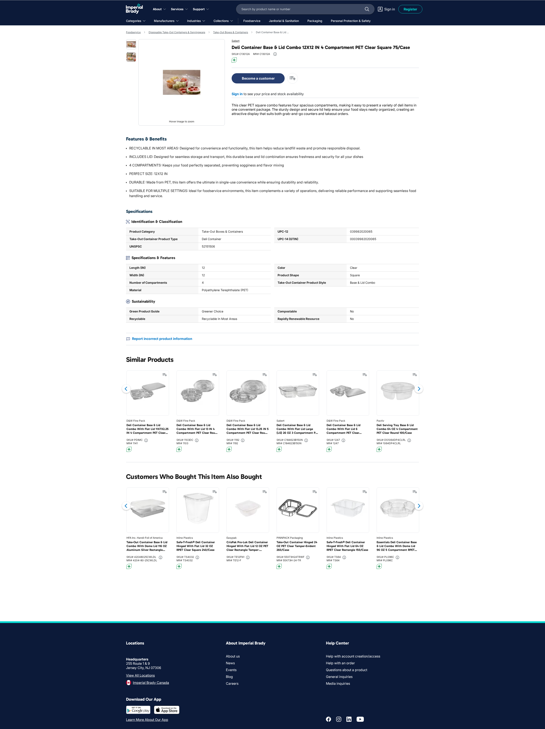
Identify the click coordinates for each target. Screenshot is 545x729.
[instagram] (338, 719)
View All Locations (140, 675)
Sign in (237, 94)
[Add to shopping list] (164, 374)
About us (233, 656)
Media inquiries (338, 683)
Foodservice (133, 32)
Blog (229, 677)
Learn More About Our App (147, 720)
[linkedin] (348, 719)
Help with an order (340, 663)
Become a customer (258, 78)
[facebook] (328, 719)
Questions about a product (346, 670)
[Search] (367, 9)
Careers (232, 683)
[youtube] (360, 719)
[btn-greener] (234, 60)
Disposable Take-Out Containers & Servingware (177, 32)
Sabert (236, 40)
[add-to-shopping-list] (292, 78)
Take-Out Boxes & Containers (230, 32)
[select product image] (131, 44)
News (230, 663)
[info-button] (275, 54)
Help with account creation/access (353, 656)
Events (231, 670)
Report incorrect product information (162, 339)
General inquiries (339, 677)
